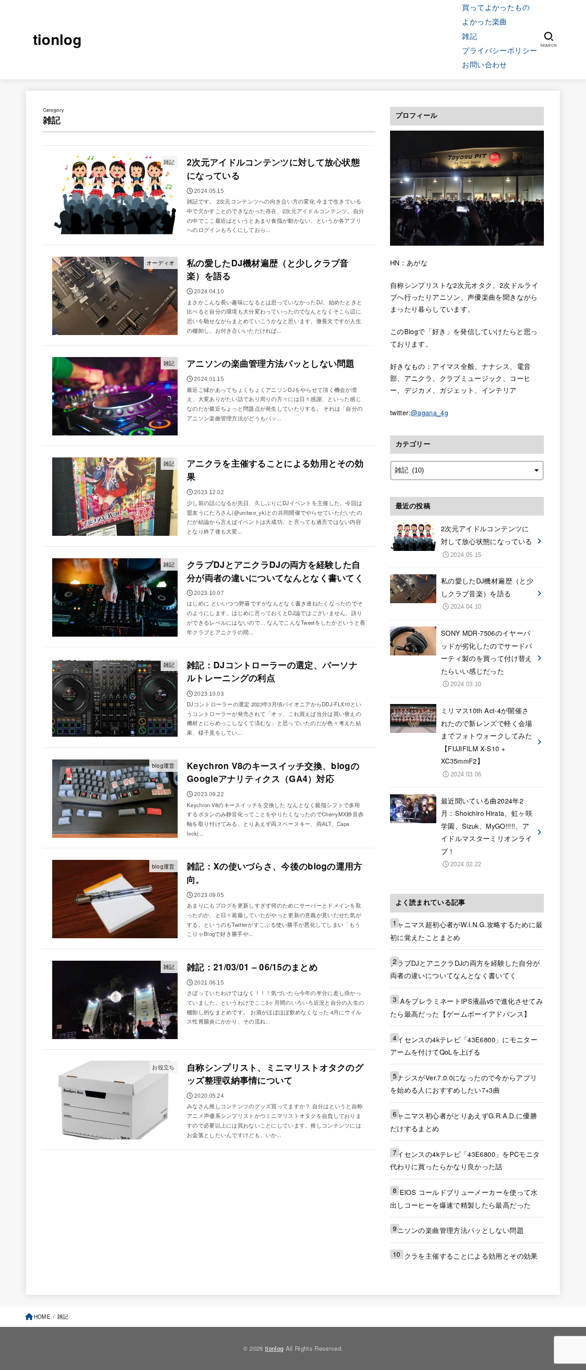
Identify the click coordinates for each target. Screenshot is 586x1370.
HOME (42, 1316)
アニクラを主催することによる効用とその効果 (464, 1255)
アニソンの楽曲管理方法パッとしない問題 (457, 1230)
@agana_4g (429, 412)
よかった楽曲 (484, 21)
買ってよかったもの (496, 6)
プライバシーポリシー (499, 49)
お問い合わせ (484, 64)
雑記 (469, 35)
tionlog (57, 39)
